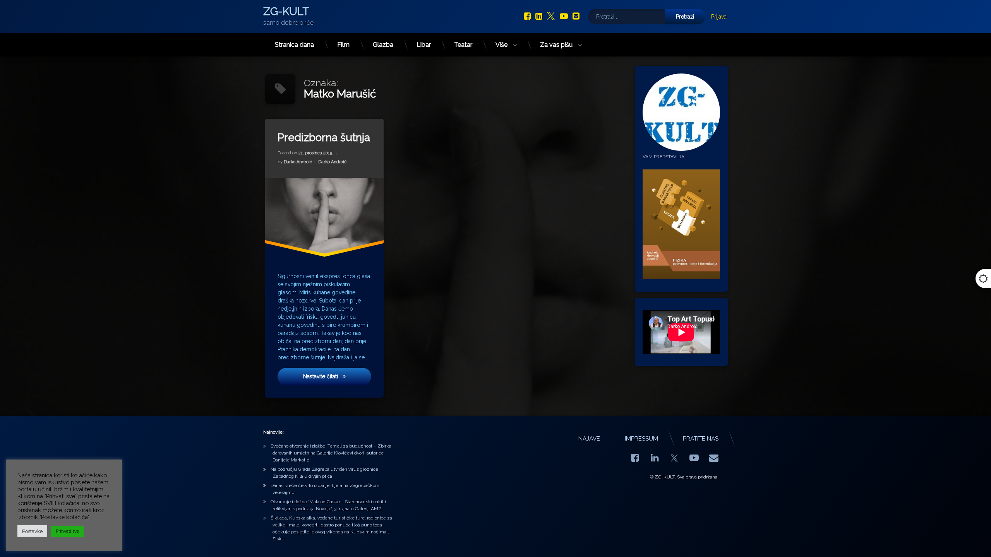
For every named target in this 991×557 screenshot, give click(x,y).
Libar (424, 44)
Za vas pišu (556, 44)
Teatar (463, 44)
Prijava (719, 17)
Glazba (383, 44)
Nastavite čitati (337, 376)
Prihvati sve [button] (67, 531)
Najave (589, 438)
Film (343, 44)
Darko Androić (298, 161)
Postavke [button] (32, 531)
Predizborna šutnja (324, 137)
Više (502, 44)
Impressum (641, 438)
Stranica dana (294, 44)
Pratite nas (700, 438)
